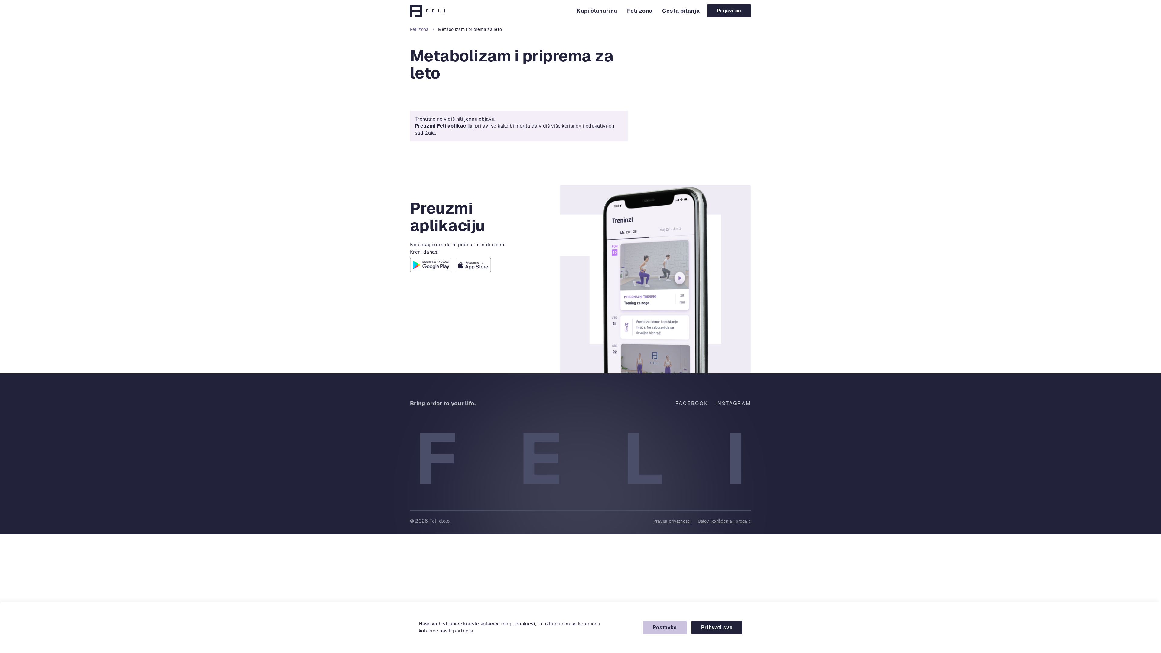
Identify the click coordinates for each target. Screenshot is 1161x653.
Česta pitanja (681, 11)
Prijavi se (729, 11)
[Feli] (427, 11)
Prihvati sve (717, 627)
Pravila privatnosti (672, 521)
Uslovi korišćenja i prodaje (724, 521)
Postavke (665, 627)
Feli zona (640, 11)
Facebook (691, 403)
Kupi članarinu (597, 11)
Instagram (733, 403)
